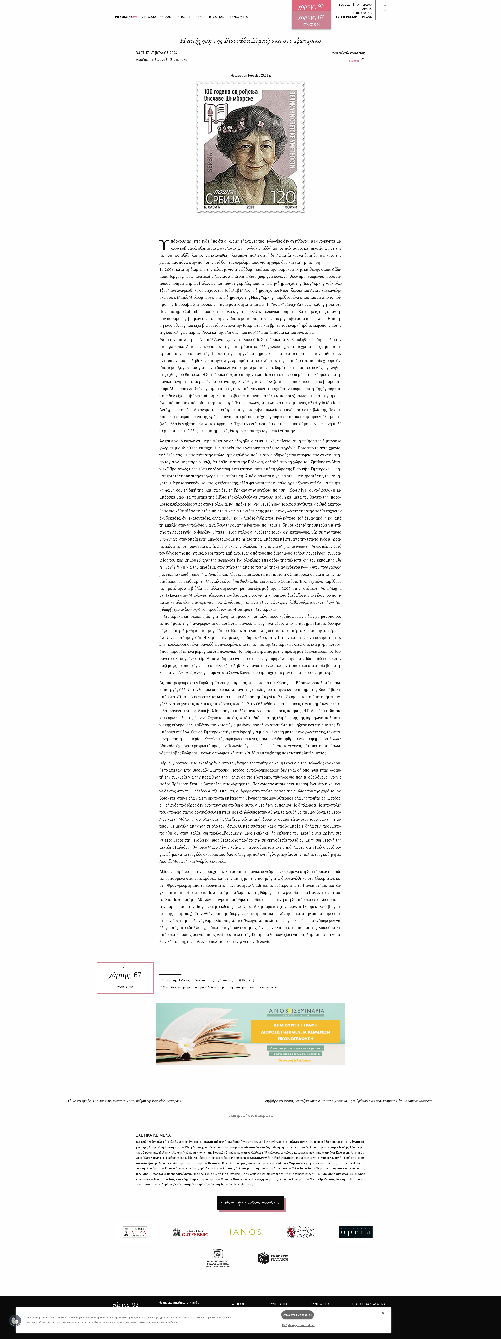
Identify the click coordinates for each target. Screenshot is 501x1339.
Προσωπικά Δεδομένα (368, 1304)
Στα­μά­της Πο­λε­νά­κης (255, 1168)
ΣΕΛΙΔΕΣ (344, 4)
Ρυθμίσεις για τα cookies (298, 1325)
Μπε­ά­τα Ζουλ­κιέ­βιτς (285, 1147)
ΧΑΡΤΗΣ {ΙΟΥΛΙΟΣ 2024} (157, 53)
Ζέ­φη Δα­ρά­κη (212, 1147)
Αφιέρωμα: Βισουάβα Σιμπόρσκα (161, 59)
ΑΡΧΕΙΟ (367, 8)
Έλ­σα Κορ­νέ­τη (194, 1157)
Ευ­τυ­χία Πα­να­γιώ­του (191, 1168)
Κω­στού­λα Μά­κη (241, 1163)
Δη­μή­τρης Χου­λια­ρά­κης (208, 1184)
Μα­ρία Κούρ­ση (338, 1157)
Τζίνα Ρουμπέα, (124, 1101)
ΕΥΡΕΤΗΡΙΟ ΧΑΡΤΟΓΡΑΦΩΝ (354, 17)
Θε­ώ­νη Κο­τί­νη (283, 1157)
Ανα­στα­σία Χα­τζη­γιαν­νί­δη (185, 1179)
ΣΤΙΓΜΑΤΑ (149, 17)
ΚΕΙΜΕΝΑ (184, 17)
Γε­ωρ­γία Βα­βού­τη (243, 1141)
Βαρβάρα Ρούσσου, (348, 1101)
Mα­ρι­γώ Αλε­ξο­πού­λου (167, 1141)
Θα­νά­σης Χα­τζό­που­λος (262, 1179)
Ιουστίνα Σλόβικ (259, 75)
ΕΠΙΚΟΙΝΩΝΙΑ (362, 12)
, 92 (126, 1304)
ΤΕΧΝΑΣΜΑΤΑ (238, 17)
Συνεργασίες (278, 1304)
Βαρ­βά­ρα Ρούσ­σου (242, 1173)
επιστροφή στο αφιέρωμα (250, 1115)
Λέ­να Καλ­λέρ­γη (282, 1152)
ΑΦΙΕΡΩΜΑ (364, 4)
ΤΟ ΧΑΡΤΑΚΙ (217, 17)
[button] (15, 1321)
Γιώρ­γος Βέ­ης (316, 1141)
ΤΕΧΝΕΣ (199, 17)
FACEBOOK (238, 1304)
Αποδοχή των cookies (297, 1314)
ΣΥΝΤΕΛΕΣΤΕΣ (320, 1304)
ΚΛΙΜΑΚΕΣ (167, 17)
